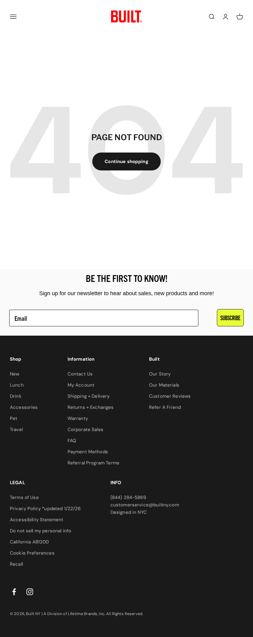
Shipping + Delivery (89, 396)
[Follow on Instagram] (30, 592)
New (14, 374)
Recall (16, 564)
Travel (16, 429)
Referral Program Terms (93, 463)
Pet (13, 418)
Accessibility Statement (36, 520)
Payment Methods (88, 452)
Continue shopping (126, 161)
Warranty (78, 418)
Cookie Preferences (32, 553)
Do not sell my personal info (40, 531)
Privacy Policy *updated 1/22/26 (45, 508)
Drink (16, 396)
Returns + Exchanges (91, 407)
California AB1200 (29, 542)
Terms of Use (24, 497)
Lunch (17, 385)
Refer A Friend (165, 407)
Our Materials (164, 385)
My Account (81, 385)
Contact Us (80, 374)
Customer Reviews (170, 396)
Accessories (24, 407)
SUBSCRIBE (230, 317)
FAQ (72, 441)
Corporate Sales (85, 429)
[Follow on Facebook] (14, 592)
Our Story (160, 374)
